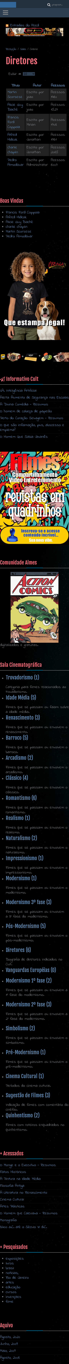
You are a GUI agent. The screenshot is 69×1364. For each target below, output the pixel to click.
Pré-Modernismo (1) (26, 1052)
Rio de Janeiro (17, 1278)
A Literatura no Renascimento (23, 1193)
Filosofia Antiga (12, 1186)
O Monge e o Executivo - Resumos (28, 1165)
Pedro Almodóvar (15, 162)
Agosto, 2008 (10, 1358)
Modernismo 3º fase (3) (29, 902)
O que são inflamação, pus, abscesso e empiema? (32, 427)
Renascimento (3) (23, 718)
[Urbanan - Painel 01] (34, 32)
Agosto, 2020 (10, 1337)
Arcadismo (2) (19, 758)
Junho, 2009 (9, 1344)
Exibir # (16, 74)
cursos (11, 1292)
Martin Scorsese (14, 94)
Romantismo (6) (21, 798)
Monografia (8, 1220)
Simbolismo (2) (20, 1028)
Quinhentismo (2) (23, 1115)
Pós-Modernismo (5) (26, 926)
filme (9, 1302)
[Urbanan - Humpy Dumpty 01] (34, 295)
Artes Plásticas (12, 1206)
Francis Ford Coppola (13, 122)
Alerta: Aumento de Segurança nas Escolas (34, 397)
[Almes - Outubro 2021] (34, 498)
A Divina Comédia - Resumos (24, 404)
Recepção (11, 49)
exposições (15, 1259)
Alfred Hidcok (12, 137)
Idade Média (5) (21, 698)
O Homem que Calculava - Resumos (29, 1213)
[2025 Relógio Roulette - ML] (34, 357)
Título (15, 85)
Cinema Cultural (12, 1199)
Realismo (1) (18, 818)
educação (13, 1287)
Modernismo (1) (21, 878)
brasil (10, 1268)
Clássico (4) (17, 778)
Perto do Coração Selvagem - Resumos (31, 418)
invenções (13, 1297)
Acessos (58, 85)
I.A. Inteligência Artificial (18, 391)
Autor (37, 85)
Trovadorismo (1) (22, 677)
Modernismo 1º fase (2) (29, 981)
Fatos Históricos (13, 1172)
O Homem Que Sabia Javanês (24, 437)
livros (10, 1263)
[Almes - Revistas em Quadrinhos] (34, 607)
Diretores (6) (18, 950)
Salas (23, 49)
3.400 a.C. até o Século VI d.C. (23, 1227)
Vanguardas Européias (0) (31, 970)
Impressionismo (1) (25, 858)
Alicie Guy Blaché (15, 107)
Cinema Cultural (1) (25, 1076)
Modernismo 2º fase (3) (29, 1004)
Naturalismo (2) (21, 838)
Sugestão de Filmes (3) (28, 1095)
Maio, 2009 (8, 1351)
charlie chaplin (12, 150)
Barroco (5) (17, 738)
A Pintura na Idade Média (20, 1179)
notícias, (12, 1273)
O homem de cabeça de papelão (26, 411)
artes (10, 1282)
